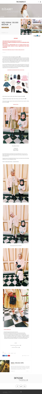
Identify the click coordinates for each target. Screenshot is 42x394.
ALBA (3, 27)
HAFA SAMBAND (5, 392)
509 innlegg (25, 355)
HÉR (24, 96)
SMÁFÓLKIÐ (6, 27)
